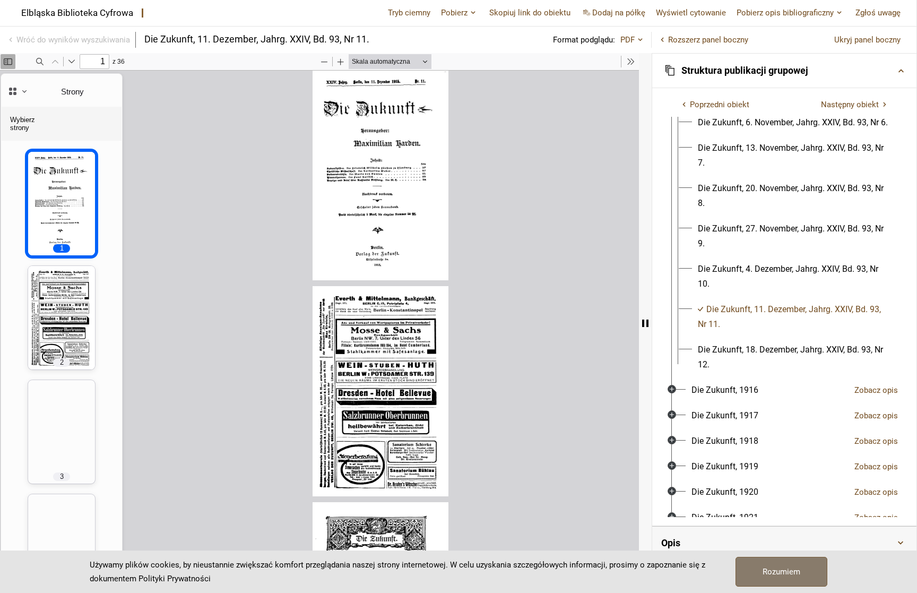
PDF (627, 40)
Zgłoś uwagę (878, 13)
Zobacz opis (876, 390)
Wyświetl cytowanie (691, 13)
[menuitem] (792, 122)
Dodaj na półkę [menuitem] (618, 13)
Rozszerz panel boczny (708, 40)
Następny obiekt (850, 104)
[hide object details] (645, 323)
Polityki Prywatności (175, 578)
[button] (784, 71)
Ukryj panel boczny (867, 40)
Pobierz (454, 13)
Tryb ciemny (409, 13)
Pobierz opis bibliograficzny (785, 13)
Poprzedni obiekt (719, 104)
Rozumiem (781, 572)
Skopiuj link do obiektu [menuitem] (529, 13)
